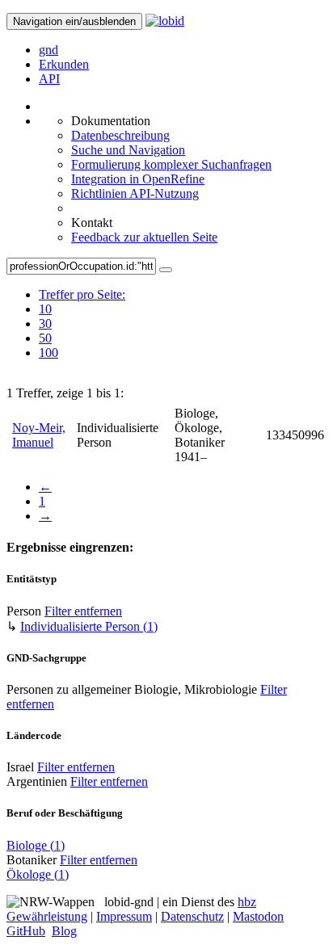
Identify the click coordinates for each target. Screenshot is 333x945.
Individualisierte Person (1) (89, 626)
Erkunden (64, 64)
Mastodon (258, 916)
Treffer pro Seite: (82, 294)
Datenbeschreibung (120, 135)
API (49, 79)
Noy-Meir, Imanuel (38, 435)
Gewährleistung (46, 916)
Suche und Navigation (128, 150)
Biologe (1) (35, 845)
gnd (48, 50)
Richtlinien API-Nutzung (135, 193)
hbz (247, 902)
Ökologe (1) (37, 874)
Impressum (124, 916)
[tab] (82, 309)
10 (45, 309)
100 (48, 352)
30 (45, 323)
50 (45, 338)
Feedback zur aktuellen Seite (144, 237)
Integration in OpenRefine (137, 179)
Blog (64, 931)
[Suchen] (165, 269)
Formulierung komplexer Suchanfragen (171, 164)
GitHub (25, 931)
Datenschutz (192, 916)
